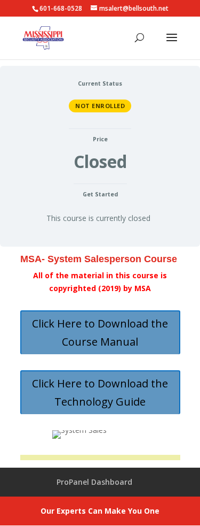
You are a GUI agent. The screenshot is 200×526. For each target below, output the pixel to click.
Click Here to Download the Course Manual (100, 332)
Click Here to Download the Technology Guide (100, 392)
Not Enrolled (100, 106)
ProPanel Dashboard (94, 482)
